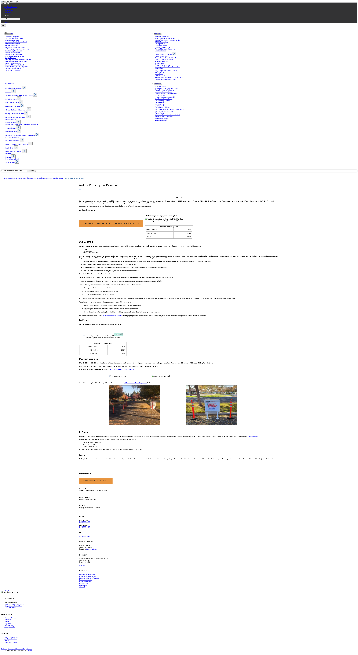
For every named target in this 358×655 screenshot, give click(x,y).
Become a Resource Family (163, 92)
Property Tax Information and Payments (18, 60)
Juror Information (160, 63)
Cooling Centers (160, 44)
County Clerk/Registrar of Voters (15, 117)
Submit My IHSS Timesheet (164, 116)
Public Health (9, 148)
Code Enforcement (11, 45)
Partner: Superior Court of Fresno (165, 79)
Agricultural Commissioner (13, 88)
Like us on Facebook (10, 618)
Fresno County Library (12, 137)
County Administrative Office (14, 113)
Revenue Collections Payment (89, 578)
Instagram (7, 620)
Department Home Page (87, 574)
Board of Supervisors (12, 103)
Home (5, 178)
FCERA (6, 641)
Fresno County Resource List (164, 60)
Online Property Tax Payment (94, 481)
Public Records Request (13, 63)
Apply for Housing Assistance (164, 90)
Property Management (162, 65)
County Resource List (11, 637)
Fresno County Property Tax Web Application (109, 223)
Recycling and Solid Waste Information (167, 67)
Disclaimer (4, 649)
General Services (10, 128)
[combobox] (10, 19)
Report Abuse (159, 113)
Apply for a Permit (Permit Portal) (16, 42)
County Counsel (10, 119)
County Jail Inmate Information (15, 47)
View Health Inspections (13, 70)
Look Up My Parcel (161, 106)
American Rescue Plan (162, 36)
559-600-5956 (10, 604)
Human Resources (11, 132)
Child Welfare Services (12, 44)
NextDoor (7, 623)
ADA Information (11, 608)
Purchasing (8, 153)
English (6, 15)
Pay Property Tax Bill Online (164, 111)
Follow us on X (9, 625)
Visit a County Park (161, 120)
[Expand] (17, 33)
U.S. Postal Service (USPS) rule (112, 315)
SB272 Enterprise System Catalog (166, 70)
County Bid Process (161, 45)
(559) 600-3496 (84, 527)
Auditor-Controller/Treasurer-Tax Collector (19, 95)
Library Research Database (14, 54)
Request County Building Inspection (16, 67)
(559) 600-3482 (84, 522)
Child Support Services (12, 106)
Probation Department (12, 141)
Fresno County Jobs (161, 56)
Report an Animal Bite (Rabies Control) (167, 115)
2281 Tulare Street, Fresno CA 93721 (122, 369)
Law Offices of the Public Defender (16, 144)
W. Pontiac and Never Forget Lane (135, 383)
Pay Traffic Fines (10, 58)
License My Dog (160, 104)
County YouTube (9, 627)
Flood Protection (160, 51)
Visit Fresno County (161, 118)
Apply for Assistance (161, 86)
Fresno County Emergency (163, 54)
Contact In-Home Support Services (166, 93)
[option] (180, 15)
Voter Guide (159, 74)
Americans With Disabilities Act (165, 38)
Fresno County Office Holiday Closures (167, 58)
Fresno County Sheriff (12, 159)
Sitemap (29, 649)
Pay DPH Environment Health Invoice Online (169, 109)
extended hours (253, 436)
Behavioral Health (11, 99)
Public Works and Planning (13, 152)
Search (3, 171)
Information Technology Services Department (20, 135)
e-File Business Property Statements (17, 49)
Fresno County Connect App (14, 56)
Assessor (8, 92)
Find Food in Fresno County (164, 99)
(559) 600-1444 (84, 536)
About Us (82, 587)
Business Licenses (85, 581)
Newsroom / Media (10, 642)
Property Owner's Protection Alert (16, 61)
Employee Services (10, 639)
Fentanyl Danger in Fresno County (166, 49)
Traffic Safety (159, 72)
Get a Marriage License (162, 101)
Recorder (8, 157)
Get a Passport (160, 102)
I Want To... (158, 83)
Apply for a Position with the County (166, 88)
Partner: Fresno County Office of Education (169, 77)
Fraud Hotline (83, 583)
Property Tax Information (54, 178)
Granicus (29, 651)
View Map (82, 565)
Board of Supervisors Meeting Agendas (167, 40)
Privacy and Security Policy (16, 649)
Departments (9, 83)
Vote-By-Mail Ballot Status (14, 38)
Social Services (10, 162)
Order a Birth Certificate (162, 108)
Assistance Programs (12, 36)
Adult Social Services (12, 40)
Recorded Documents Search (14, 65)
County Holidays (91, 549)
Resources (157, 34)
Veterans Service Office (13, 68)
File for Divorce (160, 95)
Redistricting (159, 68)
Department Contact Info (13, 606)
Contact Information (85, 580)
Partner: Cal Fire (160, 76)
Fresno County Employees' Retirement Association (21, 124)
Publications (83, 585)
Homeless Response (161, 61)
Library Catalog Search (12, 52)
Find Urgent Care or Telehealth (165, 97)
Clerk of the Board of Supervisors (16, 110)
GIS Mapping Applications (13, 51)
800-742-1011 (21, 604)
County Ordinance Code (163, 47)
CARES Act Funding (161, 42)
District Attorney (10, 123)
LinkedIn (7, 621)
